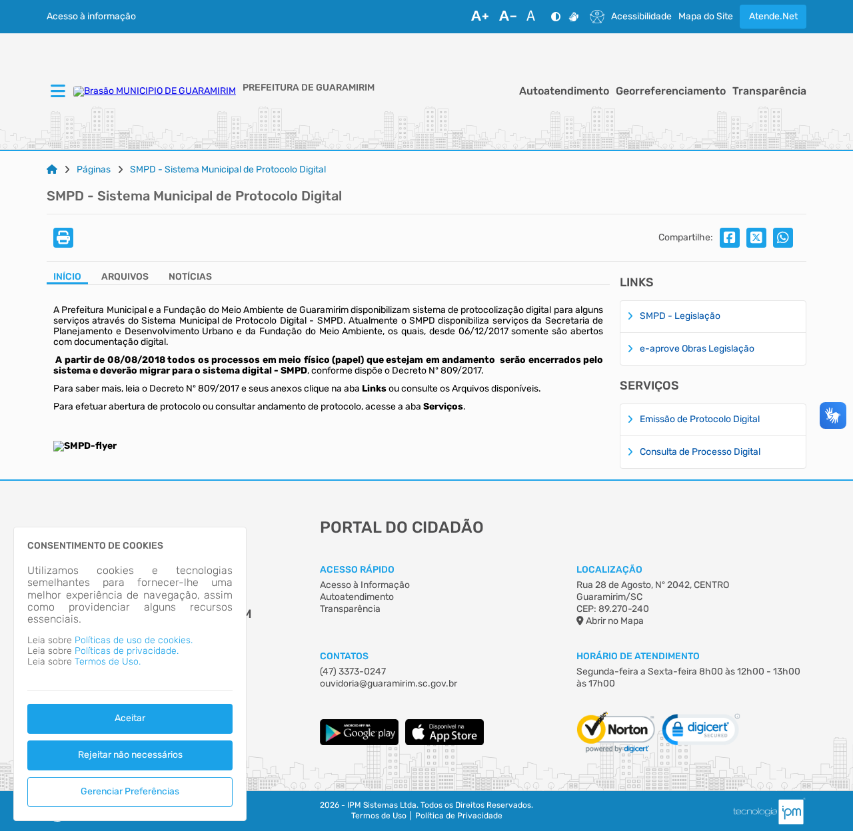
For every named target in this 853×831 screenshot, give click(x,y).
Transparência (769, 91)
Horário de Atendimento (638, 656)
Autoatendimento (564, 91)
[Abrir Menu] (57, 92)
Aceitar (130, 718)
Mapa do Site (705, 16)
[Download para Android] (359, 742)
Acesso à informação (91, 16)
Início (67, 277)
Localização (609, 569)
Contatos (344, 656)
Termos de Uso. (108, 661)
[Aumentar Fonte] (480, 16)
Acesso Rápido (357, 569)
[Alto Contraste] (555, 16)
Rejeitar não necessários (130, 754)
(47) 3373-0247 (353, 671)
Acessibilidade (641, 16)
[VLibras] (573, 16)
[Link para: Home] (52, 169)
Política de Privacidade (458, 816)
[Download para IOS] (444, 742)
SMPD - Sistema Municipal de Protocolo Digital (228, 169)
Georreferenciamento (671, 91)
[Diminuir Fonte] (508, 16)
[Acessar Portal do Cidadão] (154, 91)
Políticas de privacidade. (127, 651)
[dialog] (130, 674)
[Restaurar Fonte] (534, 16)
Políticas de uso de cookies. (134, 640)
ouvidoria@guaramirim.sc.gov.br (388, 683)
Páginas (94, 169)
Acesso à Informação (365, 585)
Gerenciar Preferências (130, 791)
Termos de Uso (379, 816)
